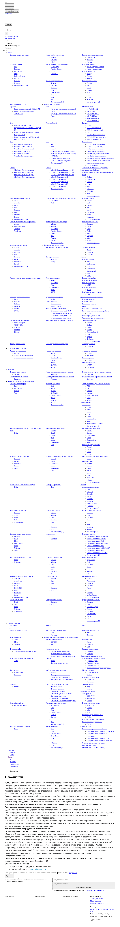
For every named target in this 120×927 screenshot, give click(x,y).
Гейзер (53, 262)
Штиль (16, 332)
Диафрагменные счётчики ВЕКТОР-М (100, 731)
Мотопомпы (50, 534)
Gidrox (89, 609)
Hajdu (89, 184)
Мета (16, 642)
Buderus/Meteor (87, 107)
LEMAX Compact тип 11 (59, 177)
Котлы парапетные (88, 71)
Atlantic (17, 203)
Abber (16, 661)
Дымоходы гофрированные (23, 355)
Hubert (53, 362)
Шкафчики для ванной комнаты (62, 679)
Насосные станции (88, 534)
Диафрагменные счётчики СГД (98, 738)
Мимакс (90, 78)
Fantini (89, 330)
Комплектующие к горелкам (20, 297)
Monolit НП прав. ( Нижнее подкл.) (63, 153)
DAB (88, 489)
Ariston (89, 200)
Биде (88, 687)
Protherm (54, 88)
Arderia (89, 83)
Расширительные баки (90, 222)
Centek (53, 433)
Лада (88, 647)
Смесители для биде (58, 691)
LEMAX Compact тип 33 (59, 186)
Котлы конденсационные (95, 67)
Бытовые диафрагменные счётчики (94, 729)
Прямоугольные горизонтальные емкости (96, 372)
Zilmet (89, 240)
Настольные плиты (52, 649)
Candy (16, 259)
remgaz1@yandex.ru (37, 869)
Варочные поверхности (54, 640)
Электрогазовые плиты (90, 649)
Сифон (16, 687)
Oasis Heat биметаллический (24, 149)
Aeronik (89, 407)
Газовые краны (51, 301)
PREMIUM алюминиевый (96, 135)
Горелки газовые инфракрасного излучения (25, 278)
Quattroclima (91, 419)
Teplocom (90, 339)
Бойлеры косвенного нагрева (20, 198)
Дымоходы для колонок (18, 351)
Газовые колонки (88, 198)
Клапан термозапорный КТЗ (56, 308)
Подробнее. (73, 873)
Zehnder (12, 168)
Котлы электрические (89, 81)
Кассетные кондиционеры (91, 428)
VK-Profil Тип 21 (93, 116)
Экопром (17, 374)
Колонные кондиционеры (91, 445)
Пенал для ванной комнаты (60, 675)
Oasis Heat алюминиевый (23, 146)
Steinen (16, 308)
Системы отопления (88, 691)
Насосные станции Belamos (96, 539)
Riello (89, 273)
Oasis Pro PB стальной (22, 151)
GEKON (53, 715)
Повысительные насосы (90, 557)
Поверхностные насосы (54, 557)
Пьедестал (90, 679)
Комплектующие (88, 358)
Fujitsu (89, 409)
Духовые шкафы (15, 649)
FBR (88, 266)
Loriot (16, 466)
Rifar (47, 142)
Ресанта (17, 330)
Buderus (17, 69)
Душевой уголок (93, 665)
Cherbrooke (54, 435)
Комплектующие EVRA (22, 125)
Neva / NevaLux (92, 395)
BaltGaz (89, 205)
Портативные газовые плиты (61, 654)
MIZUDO (54, 402)
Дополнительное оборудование (92, 297)
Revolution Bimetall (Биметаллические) (100, 158)
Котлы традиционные (94, 69)
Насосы (83, 485)
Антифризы (86, 694)
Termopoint (91, 698)
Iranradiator (91, 269)
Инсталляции (14, 670)
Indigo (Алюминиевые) (95, 149)
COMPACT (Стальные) (95, 146)
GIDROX (90, 492)
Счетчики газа (86, 726)
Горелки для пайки (89, 278)
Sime (52, 90)
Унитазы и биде (88, 684)
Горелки (83, 257)
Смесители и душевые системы (57, 684)
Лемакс (89, 76)
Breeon (16, 461)
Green (89, 412)
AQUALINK (55, 705)
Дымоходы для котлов (53, 351)
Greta (52, 644)
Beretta (89, 391)
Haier (89, 215)
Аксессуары (86, 405)
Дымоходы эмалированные (23, 358)
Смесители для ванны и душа (61, 694)
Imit (88, 334)
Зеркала (53, 672)
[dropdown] (6, 2)
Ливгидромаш (19, 522)
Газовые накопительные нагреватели (23, 222)
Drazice (89, 182)
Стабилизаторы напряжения (19, 320)
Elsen (89, 313)
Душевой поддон (93, 663)
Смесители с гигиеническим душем (63, 701)
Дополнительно (39, 896)
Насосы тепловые (14, 623)
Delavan (17, 304)
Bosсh (89, 210)
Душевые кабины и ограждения (93, 658)
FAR (52, 710)
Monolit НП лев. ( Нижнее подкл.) (63, 151)
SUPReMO (54, 156)
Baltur (89, 262)
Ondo (89, 717)
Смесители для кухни (58, 696)
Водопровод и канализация (54, 245)
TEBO (89, 250)
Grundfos (90, 494)
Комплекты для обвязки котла (92, 308)
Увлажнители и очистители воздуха (22, 485)
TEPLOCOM (18, 325)
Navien (89, 62)
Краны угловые (56, 306)
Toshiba (48, 625)
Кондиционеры (86, 402)
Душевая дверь (92, 661)
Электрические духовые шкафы (25, 651)
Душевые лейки (56, 687)
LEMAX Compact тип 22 (59, 184)
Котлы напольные (16, 64)
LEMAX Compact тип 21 (59, 182)
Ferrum (16, 353)
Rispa (52, 236)
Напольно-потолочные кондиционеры (59, 456)
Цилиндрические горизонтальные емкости (97, 377)
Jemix (89, 496)
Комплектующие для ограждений (99, 668)
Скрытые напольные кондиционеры (94, 456)
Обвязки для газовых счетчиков (93, 743)
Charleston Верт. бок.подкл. (24, 175)
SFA (88, 524)
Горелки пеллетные (89, 287)
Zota (52, 97)
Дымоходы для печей (89, 351)
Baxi (15, 67)
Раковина (90, 682)
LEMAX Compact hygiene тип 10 (62, 170)
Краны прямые (56, 304)
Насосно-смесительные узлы (20, 726)
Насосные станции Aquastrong (97, 536)
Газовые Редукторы (89, 304)
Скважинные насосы (89, 576)
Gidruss (53, 717)
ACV (16, 200)
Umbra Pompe (92, 595)
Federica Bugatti (19, 76)
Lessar (89, 416)
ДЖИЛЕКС (18, 611)
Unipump (54, 240)
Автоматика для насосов (90, 487)
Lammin (85, 123)
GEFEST (54, 642)
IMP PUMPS (18, 543)
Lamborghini (91, 271)
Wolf (52, 203)
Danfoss (17, 301)
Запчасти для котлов (53, 384)
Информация (9, 896)
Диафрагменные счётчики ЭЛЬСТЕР (100, 741)
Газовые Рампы (87, 301)
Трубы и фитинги (88, 247)
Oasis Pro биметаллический (24, 156)
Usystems (90, 254)
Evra (11, 123)
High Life (90, 478)
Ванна (53, 661)
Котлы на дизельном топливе (92, 55)
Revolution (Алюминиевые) (96, 156)
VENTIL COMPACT (94, 139)
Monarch (17, 306)
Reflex (89, 231)
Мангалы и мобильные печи (56, 630)
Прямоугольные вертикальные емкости (59, 372)
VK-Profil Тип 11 (93, 114)
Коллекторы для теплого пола (92, 715)
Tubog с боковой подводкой (60, 158)
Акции (12, 759)
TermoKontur (55, 92)
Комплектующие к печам (18, 630)
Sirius (52, 71)
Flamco (89, 226)
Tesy (15, 393)
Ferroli (16, 78)
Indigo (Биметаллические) (96, 151)
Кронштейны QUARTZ (95, 424)
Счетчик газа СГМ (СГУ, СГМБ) (93, 748)
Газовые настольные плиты (60, 651)
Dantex (89, 466)
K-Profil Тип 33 (92, 111)
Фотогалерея (14, 766)
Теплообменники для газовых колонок (96, 384)
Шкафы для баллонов (17, 344)
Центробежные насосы (54, 600)
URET (89, 276)
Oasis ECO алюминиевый (23, 144)
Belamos (53, 226)
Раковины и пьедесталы (90, 677)
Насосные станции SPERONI (97, 553)
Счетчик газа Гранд (89, 745)
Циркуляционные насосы (91, 600)
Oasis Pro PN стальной (22, 153)
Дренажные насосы (53, 510)
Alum (52, 144)
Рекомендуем (14, 764)
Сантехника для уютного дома (91, 656)
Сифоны (12, 684)
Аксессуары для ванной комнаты (21, 658)
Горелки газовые (88, 259)
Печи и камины (15, 637)
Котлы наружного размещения (57, 64)
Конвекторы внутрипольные (92, 722)
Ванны (48, 658)
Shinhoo (89, 571)
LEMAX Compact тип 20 (59, 179)
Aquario (53, 513)
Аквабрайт (54, 259)
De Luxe (90, 651)
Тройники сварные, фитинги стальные (59, 320)
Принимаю (9, 876)
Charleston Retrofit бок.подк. (24, 170)
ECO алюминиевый (94, 128)
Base (52, 146)
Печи (9, 628)
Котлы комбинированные (55, 55)
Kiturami (54, 60)
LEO (16, 517)
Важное (10, 757)
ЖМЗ (52, 99)
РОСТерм (54, 743)
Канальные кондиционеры (55, 428)
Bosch (89, 88)
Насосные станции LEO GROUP (98, 548)
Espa (15, 590)
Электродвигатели (88, 344)
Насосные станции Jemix (95, 546)
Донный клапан (92, 672)
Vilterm (89, 400)
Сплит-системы (87, 461)
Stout (88, 233)
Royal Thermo (87, 142)
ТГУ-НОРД (55, 67)
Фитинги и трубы (20, 705)
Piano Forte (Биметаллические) (98, 153)
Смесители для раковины (59, 698)
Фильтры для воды (52, 257)
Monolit (53, 149)
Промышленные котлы (18, 104)
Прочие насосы (51, 576)
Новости (11, 750)
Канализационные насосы (91, 510)
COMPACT (91, 125)
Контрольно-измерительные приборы (95, 311)
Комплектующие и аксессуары (56, 222)
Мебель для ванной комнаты (56, 670)
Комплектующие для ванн (60, 663)
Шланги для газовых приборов (57, 344)
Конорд (89, 74)
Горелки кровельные (89, 280)
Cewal (89, 327)
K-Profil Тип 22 (92, 109)
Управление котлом (89, 320)
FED (15, 74)
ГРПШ (84, 306)
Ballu (16, 205)
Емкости (11, 370)
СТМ (52, 745)
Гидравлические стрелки (91, 703)
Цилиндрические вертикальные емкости (60, 377)
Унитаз (89, 689)
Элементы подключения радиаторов (95, 168)
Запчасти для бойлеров (18, 384)
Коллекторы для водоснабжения (57, 247)
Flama (89, 642)
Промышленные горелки (54, 297)
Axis (47, 107)
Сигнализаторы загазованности (93, 318)
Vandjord (90, 529)
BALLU (17, 252)
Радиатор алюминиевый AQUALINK (27, 109)
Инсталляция (18, 672)
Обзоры (12, 752)
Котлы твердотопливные (54, 81)
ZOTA (89, 290)
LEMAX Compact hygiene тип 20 (62, 172)
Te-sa (52, 741)
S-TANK (90, 191)
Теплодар (90, 355)
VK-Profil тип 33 (93, 121)
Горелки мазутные (88, 283)
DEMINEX (18, 588)
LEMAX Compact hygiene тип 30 (62, 175)
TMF (52, 95)
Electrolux (90, 212)
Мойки (89, 675)
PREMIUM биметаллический (97, 137)
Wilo (52, 529)
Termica (17, 229)
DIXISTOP (91, 696)
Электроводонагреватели (18, 245)
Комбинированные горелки (92, 292)
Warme (89, 701)
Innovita (53, 400)
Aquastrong (91, 560)
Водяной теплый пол (17, 703)
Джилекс (90, 506)
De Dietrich (91, 57)
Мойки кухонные (88, 670)
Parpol (89, 186)
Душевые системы (57, 689)
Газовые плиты (87, 640)
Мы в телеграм (10, 38)
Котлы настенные (88, 64)
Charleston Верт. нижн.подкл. (24, 177)
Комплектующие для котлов (19, 55)
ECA (88, 92)
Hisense (89, 480)
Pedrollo (90, 499)
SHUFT (17, 468)
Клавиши (17, 675)
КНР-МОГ (54, 74)
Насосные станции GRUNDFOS (98, 543)
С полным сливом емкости (19, 377)
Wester (89, 238)
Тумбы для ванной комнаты (60, 677)
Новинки (13, 762)
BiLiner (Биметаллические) (96, 144)
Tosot (89, 421)
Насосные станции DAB (95, 541)
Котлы (10, 53)
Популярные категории (70, 896)
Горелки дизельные (53, 278)
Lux (88, 132)
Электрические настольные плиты (63, 656)
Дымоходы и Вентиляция (17, 348)
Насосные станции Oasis (95, 550)
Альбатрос (18, 327)
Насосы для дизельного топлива (21, 557)
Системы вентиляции (89, 362)
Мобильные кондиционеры (19, 456)
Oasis (11, 142)
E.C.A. (53, 355)
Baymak (17, 210)
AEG (88, 386)
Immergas (90, 217)
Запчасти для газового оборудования (21, 381)
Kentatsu (53, 57)
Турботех (17, 231)
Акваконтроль (92, 503)
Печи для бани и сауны (90, 630)
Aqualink (13, 107)
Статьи (12, 755)
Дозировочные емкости (18, 372)
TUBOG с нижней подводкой (61, 161)
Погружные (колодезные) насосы (21, 576)
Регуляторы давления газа (91, 316)
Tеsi (88, 193)
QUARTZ (90, 189)
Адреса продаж (95, 920)
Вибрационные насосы (18, 510)
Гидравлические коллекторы (56, 703)
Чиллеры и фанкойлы (53, 485)
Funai (89, 470)
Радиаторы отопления (52, 104)
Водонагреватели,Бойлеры (90, 170)
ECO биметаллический (95, 130)
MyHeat (89, 337)
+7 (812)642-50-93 (11, 36)
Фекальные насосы (16, 600)
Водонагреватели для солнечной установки (61, 198)
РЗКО (53, 62)
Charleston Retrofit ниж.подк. (24, 172)
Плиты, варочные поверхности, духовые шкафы (61, 637)
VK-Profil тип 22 (93, 118)
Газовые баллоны (88, 299)
